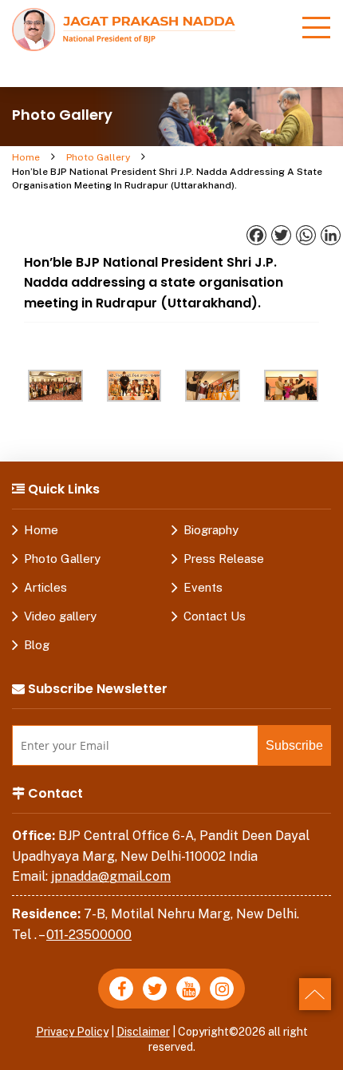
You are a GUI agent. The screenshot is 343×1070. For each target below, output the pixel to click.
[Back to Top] (315, 994)
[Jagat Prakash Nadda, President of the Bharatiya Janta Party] (123, 28)
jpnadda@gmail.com (111, 876)
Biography (211, 530)
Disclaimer (143, 1031)
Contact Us (214, 616)
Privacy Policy (72, 1031)
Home (26, 157)
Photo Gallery (98, 157)
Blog (36, 645)
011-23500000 (89, 934)
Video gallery (60, 616)
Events (203, 587)
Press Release (223, 558)
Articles (45, 587)
